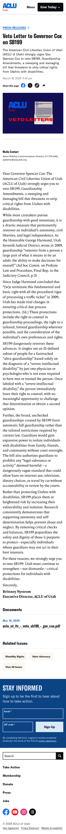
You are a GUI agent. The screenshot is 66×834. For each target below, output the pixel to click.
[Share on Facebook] (23, 87)
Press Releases (14, 27)
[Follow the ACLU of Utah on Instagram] (23, 812)
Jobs (6, 801)
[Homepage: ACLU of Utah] (14, 7)
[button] (37, 86)
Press (7, 792)
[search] (59, 756)
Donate (8, 784)
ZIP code (9, 724)
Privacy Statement (30, 828)
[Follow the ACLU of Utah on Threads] (32, 812)
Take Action (11, 767)
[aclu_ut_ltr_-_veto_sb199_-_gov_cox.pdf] (33, 624)
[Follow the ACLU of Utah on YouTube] (15, 812)
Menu (31, 7)
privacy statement (47, 740)
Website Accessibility (51, 828)
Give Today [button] (48, 7)
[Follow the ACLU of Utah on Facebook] (6, 812)
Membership (12, 775)
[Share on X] (30, 87)
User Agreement (11, 828)
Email (7, 711)
